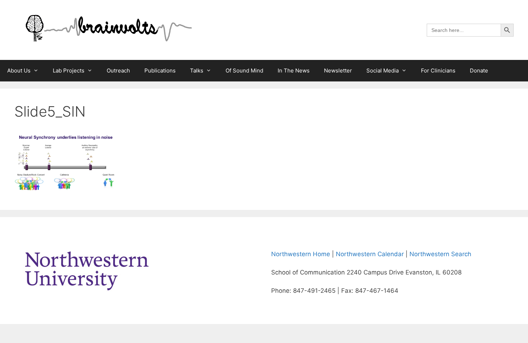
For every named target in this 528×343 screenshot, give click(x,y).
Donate (479, 70)
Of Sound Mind (244, 70)
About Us (19, 70)
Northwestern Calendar (370, 254)
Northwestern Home (300, 254)
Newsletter (338, 70)
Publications (160, 70)
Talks (196, 70)
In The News (294, 70)
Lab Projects (68, 70)
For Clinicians (438, 70)
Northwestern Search (440, 254)
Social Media (382, 70)
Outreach (118, 70)
